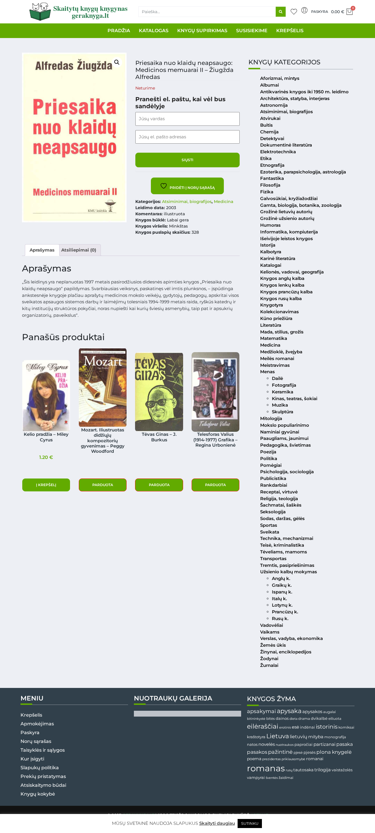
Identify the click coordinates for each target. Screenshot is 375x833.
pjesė (298, 753)
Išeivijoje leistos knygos (286, 238)
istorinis (327, 726)
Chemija (269, 132)
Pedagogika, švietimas (285, 445)
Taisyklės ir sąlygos (43, 750)
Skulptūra (282, 411)
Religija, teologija (279, 498)
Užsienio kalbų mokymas (288, 571)
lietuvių (298, 736)
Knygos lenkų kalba (282, 285)
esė (295, 727)
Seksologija (273, 511)
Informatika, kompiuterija (289, 232)
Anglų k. (281, 578)
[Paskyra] (304, 10)
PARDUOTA (102, 485)
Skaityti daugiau (217, 823)
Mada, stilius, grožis (282, 332)
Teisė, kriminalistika (282, 545)
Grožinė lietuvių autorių (286, 211)
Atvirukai (270, 118)
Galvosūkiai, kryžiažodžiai (289, 198)
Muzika (280, 405)
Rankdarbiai (273, 485)
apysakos (312, 711)
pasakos (257, 752)
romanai (314, 758)
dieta (293, 719)
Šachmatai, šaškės (280, 505)
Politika (268, 458)
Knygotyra (271, 305)
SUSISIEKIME (251, 30)
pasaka (344, 744)
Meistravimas (275, 365)
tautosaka (303, 769)
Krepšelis (31, 715)
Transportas (273, 558)
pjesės (310, 752)
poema (254, 758)
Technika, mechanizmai (286, 538)
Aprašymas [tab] (42, 250)
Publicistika (273, 478)
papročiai (303, 744)
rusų (289, 770)
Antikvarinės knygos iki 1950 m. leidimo (304, 91)
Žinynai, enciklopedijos (285, 652)
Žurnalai (269, 665)
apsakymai (261, 711)
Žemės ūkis (273, 645)
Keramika (282, 392)
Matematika (273, 338)
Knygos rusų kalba (281, 298)
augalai (329, 712)
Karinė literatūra (277, 258)
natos (252, 744)
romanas (266, 768)
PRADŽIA (119, 30)
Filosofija (270, 185)
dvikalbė (319, 718)
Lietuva (277, 736)
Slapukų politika (40, 767)
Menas (267, 371)
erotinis (285, 727)
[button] (117, 62)
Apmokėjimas (37, 724)
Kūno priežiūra (276, 318)
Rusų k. (280, 618)
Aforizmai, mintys (279, 78)
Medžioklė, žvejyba (281, 351)
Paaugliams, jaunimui (284, 438)
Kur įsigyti (32, 759)
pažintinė (280, 751)
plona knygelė (334, 752)
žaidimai (286, 777)
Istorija (267, 245)
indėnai (307, 727)
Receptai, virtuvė (279, 492)
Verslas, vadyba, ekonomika (291, 638)
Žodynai (269, 658)
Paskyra (319, 11)
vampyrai (256, 777)
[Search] (281, 12)
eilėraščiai (262, 726)
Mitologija (271, 418)
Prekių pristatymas (43, 776)
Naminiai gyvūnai (279, 432)
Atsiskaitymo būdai (43, 785)
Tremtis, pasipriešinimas (287, 565)
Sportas (268, 525)
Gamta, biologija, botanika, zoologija (301, 205)
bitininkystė (256, 719)
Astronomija (274, 105)
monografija (335, 737)
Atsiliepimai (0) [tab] (78, 250)
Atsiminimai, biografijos (187, 201)
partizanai (324, 744)
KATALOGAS (153, 30)
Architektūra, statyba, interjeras (295, 98)
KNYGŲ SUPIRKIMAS (202, 30)
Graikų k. (282, 585)
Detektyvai (272, 138)
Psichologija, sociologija (287, 471)
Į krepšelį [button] (46, 485)
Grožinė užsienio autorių (287, 218)
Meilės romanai (277, 358)
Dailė (277, 378)
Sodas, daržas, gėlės (282, 518)
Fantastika (272, 178)
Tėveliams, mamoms (283, 552)
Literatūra (270, 325)
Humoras (270, 225)
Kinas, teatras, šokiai (294, 398)
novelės (266, 744)
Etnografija (272, 165)
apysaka (289, 711)
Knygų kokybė (38, 794)
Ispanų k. (282, 592)
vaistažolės (342, 769)
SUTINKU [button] (249, 823)
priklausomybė (293, 759)
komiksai (346, 727)
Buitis (266, 125)
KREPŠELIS (290, 30)
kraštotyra (256, 737)
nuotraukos (285, 745)
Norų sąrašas (36, 741)
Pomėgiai (271, 465)
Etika (266, 158)
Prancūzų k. (285, 612)
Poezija (268, 452)
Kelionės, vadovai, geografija (292, 272)
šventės (272, 778)
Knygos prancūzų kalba (286, 292)
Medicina (223, 201)
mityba (315, 736)
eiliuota (334, 719)
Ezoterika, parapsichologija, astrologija (303, 172)
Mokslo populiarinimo (284, 425)
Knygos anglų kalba (282, 278)
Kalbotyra (270, 251)
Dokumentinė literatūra (286, 145)
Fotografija (284, 385)
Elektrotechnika (278, 151)
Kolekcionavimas (279, 311)
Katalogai (270, 265)
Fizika (266, 192)
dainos (282, 718)
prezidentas (271, 759)
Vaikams (269, 632)
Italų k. (279, 598)
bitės (270, 719)
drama (304, 718)
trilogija (322, 769)
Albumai (269, 85)
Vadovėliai (271, 625)
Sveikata (269, 532)
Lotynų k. (282, 605)
